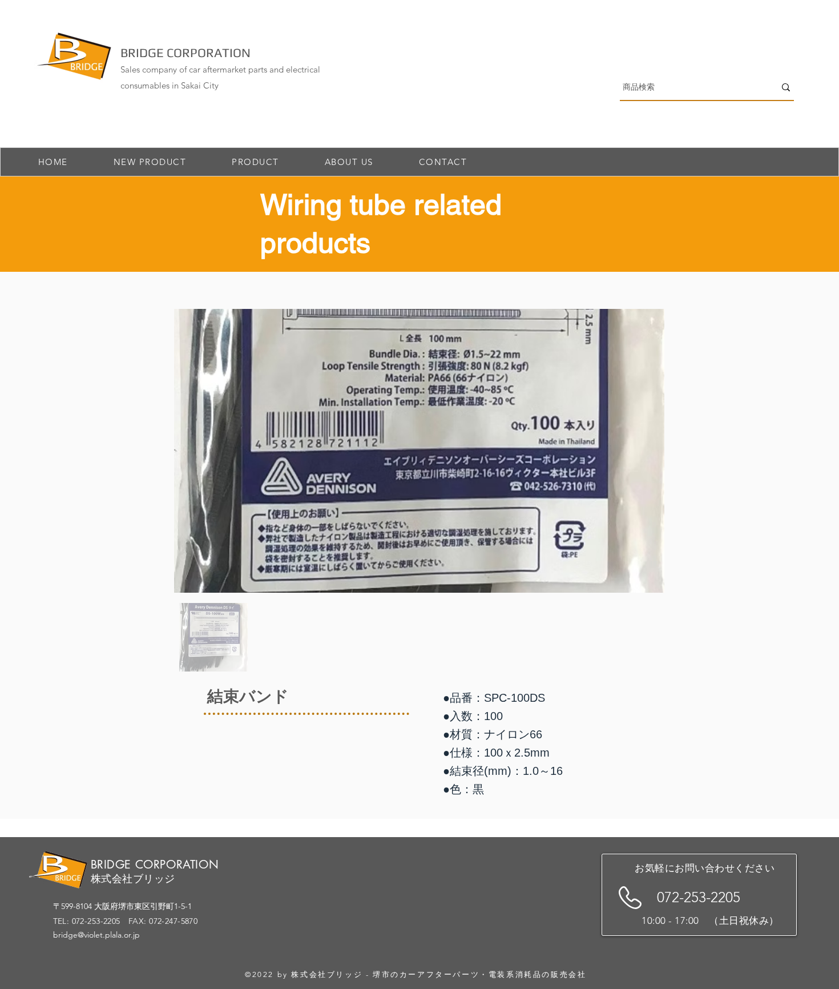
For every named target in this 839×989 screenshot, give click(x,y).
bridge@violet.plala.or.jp (96, 935)
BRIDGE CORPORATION (185, 52)
